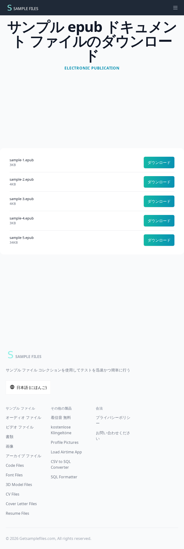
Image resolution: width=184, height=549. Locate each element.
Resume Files (17, 513)
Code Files (15, 465)
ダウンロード (159, 162)
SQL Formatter (64, 477)
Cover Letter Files (21, 503)
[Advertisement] (92, 107)
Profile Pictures (65, 442)
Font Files (14, 475)
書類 (9, 436)
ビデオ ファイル (20, 427)
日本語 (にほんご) (32, 387)
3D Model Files (19, 484)
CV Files (12, 494)
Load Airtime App (66, 452)
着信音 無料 (61, 417)
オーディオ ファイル (23, 417)
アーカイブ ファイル (23, 455)
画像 (9, 446)
